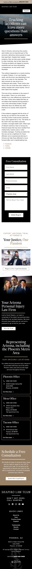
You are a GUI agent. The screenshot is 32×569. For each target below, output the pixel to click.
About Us (16, 515)
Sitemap (18, 551)
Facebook (8, 144)
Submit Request (16, 215)
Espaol (16, 521)
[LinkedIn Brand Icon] (13, 504)
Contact (16, 529)
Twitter (7, 146)
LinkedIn (8, 148)
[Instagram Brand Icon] (16, 504)
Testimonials (16, 525)
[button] (20, 10)
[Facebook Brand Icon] (19, 504)
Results (16, 527)
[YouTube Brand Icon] (23, 504)
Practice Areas (16, 519)
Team (16, 517)
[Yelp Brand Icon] (9, 504)
